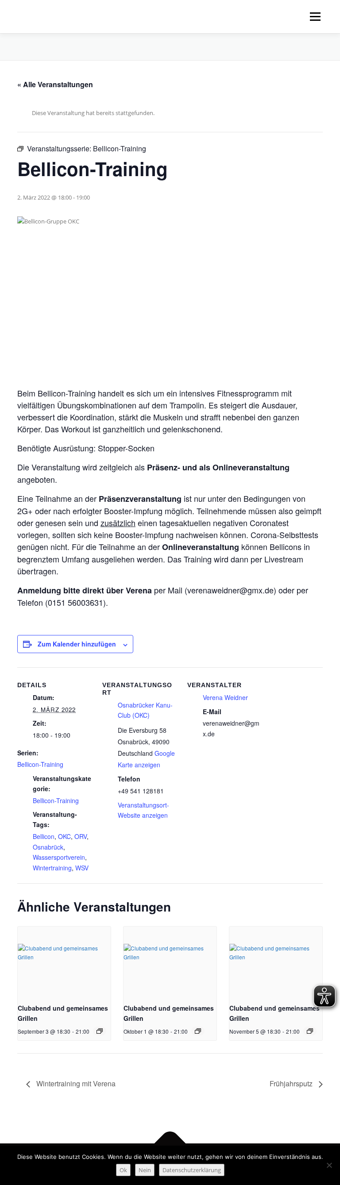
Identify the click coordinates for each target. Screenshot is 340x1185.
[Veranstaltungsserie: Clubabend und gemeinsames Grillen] (100, 1031)
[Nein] (329, 1165)
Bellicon (43, 836)
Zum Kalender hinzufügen (77, 643)
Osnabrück (48, 847)
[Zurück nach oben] (170, 1143)
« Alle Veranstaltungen (55, 84)
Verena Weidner (225, 697)
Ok (123, 1170)
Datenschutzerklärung (191, 1170)
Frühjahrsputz (292, 1083)
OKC (64, 836)
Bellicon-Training (40, 764)
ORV (80, 836)
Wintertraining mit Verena (75, 1083)
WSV (82, 867)
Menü (315, 16)
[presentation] (64, 961)
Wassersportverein (59, 857)
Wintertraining (52, 867)
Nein (145, 1170)
